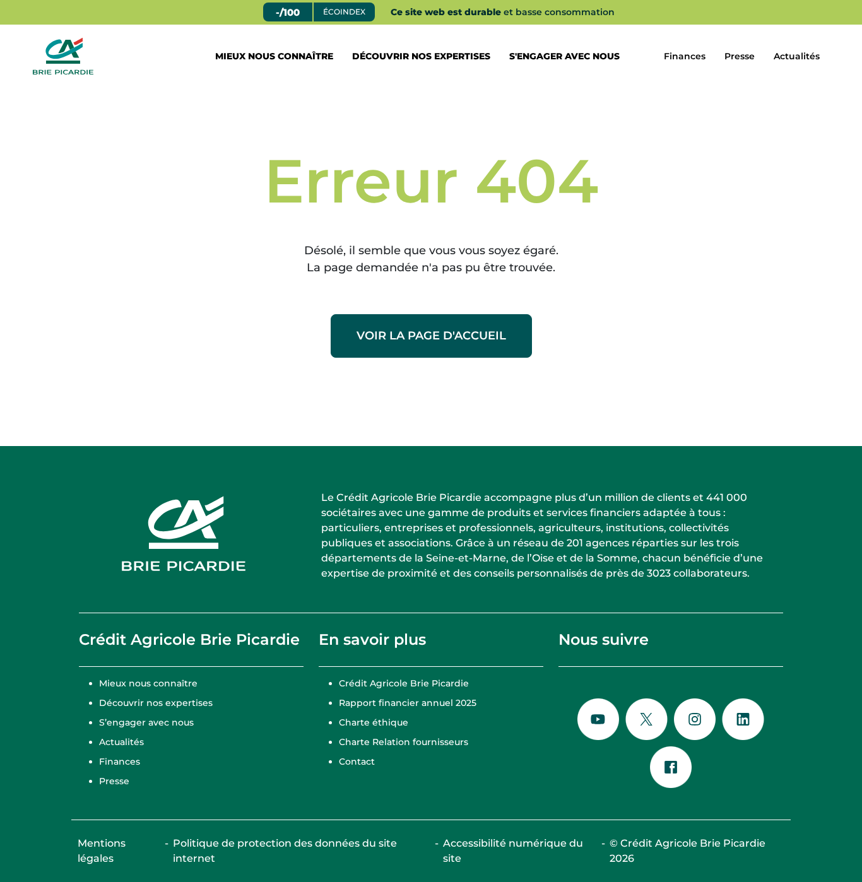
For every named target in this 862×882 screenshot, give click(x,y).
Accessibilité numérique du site (513, 850)
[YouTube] (598, 719)
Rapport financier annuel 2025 (407, 703)
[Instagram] (695, 719)
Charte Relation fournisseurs (403, 742)
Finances (685, 56)
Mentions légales (102, 850)
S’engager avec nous (146, 722)
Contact (357, 761)
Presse (739, 56)
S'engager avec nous (564, 56)
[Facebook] (671, 767)
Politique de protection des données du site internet (285, 850)
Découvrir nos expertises (421, 56)
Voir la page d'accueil (431, 336)
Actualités (797, 56)
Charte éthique (373, 722)
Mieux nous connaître (274, 56)
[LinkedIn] (743, 719)
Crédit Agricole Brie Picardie (404, 683)
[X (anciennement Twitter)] (646, 719)
